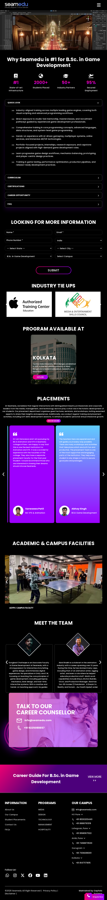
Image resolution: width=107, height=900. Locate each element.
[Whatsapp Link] (7, 876)
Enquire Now (98, 897)
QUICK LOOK (14, 102)
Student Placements (15, 819)
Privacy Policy (50, 890)
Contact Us (10, 824)
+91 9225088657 (34, 727)
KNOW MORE (53, 421)
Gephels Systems (98, 892)
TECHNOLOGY (45, 819)
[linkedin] (45, 876)
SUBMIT (53, 270)
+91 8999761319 (83, 823)
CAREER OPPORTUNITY (19, 195)
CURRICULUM (14, 177)
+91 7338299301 (83, 853)
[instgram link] (15, 876)
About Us (9, 809)
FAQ (10, 204)
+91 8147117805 (83, 862)
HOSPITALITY (44, 829)
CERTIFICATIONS (16, 186)
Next (100, 304)
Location (9, 834)
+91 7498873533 (83, 843)
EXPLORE (40, 377)
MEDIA (41, 809)
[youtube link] (38, 876)
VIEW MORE (94, 776)
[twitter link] (22, 876)
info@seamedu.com (38, 720)
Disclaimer (10, 893)
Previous (7, 304)
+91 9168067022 (83, 833)
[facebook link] (30, 876)
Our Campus (11, 814)
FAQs (7, 829)
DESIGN (41, 814)
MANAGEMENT (45, 824)
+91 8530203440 (83, 819)
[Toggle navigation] (99, 5)
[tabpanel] (53, 135)
